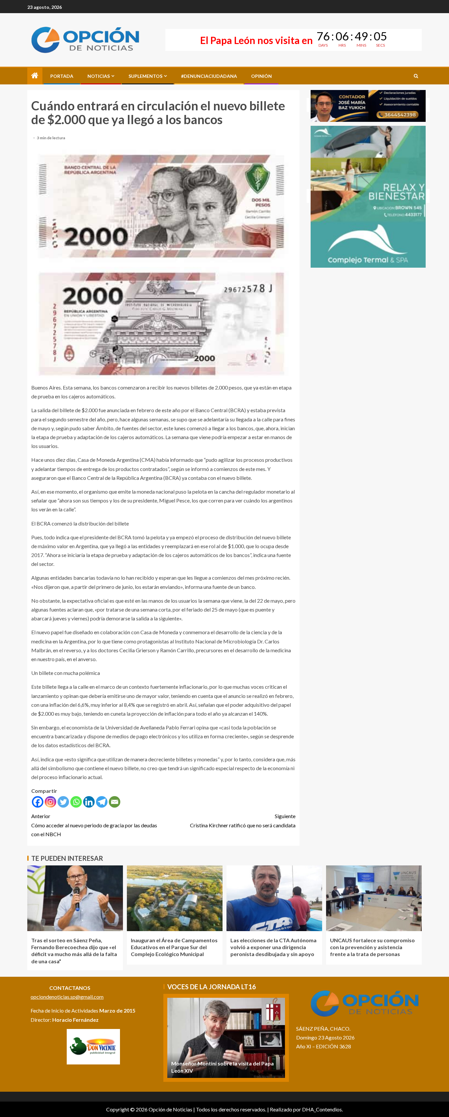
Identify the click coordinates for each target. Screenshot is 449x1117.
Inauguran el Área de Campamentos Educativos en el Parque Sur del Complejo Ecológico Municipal (174, 947)
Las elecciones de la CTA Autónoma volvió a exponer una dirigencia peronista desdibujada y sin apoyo (273, 947)
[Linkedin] (89, 802)
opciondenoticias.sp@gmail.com (67, 997)
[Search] (416, 76)
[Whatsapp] (76, 802)
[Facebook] (37, 802)
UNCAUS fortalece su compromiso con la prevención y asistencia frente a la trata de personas (372, 947)
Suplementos (145, 76)
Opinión (261, 76)
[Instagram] (50, 802)
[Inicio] (34, 75)
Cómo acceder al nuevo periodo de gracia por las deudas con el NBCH (94, 825)
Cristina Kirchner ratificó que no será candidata (242, 820)
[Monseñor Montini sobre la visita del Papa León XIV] (226, 1038)
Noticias (98, 76)
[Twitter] (63, 802)
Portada (61, 76)
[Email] (114, 802)
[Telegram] (101, 802)
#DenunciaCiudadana (209, 76)
